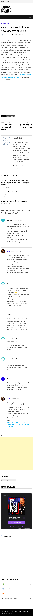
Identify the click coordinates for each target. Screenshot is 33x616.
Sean (8, 251)
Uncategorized (5, 24)
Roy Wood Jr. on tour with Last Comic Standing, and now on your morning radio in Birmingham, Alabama (16, 183)
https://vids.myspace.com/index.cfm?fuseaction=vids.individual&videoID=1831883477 (18, 424)
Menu (5, 17)
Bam (10, 613)
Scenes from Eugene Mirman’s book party (14, 201)
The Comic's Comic (16, 611)
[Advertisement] (16, 453)
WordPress (4, 613)
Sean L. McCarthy (9, 35)
